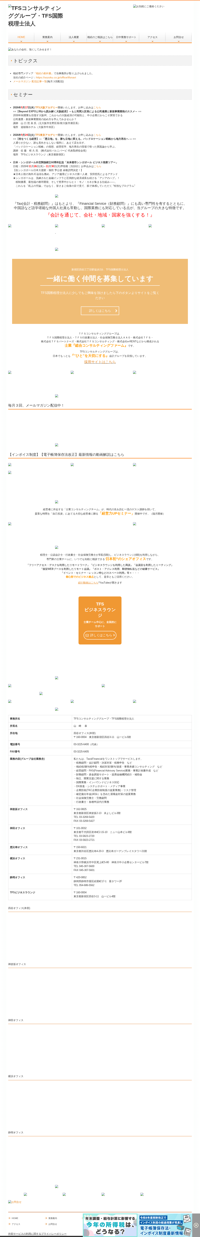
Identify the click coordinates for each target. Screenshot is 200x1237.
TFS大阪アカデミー (46, 107)
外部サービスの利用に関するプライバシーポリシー (37, 1233)
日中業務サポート (126, 37)
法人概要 (74, 37)
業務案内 (47, 37)
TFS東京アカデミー (46, 134)
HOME (21, 37)
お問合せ (179, 37)
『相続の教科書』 (43, 73)
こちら (97, 107)
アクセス (152, 37)
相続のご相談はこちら (100, 37)
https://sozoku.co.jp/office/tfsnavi (56, 77)
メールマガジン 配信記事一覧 (30, 81)
